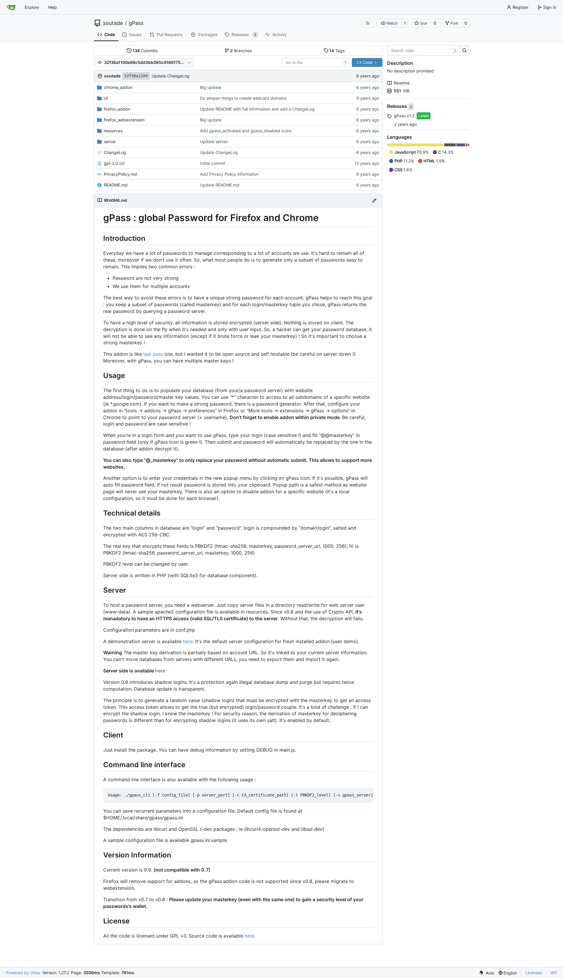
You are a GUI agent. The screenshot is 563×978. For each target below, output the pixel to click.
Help (52, 7)
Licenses (533, 972)
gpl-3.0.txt (114, 163)
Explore (32, 7)
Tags (337, 50)
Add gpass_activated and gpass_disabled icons (245, 130)
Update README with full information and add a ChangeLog (257, 108)
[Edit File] (374, 200)
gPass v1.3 (404, 115)
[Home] (11, 7)
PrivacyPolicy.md (120, 174)
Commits (145, 50)
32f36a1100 (136, 76)
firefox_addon (117, 108)
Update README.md (219, 184)
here (188, 641)
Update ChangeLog (170, 75)
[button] (389, 23)
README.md (116, 184)
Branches (241, 50)
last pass (153, 354)
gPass (136, 23)
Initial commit (212, 163)
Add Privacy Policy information (229, 174)
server (110, 141)
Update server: (214, 141)
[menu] (486, 972)
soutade (113, 23)
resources (113, 130)
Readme (402, 82)
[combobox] (316, 62)
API (554, 972)
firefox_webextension (124, 119)
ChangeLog (115, 152)
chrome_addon (118, 87)
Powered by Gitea (23, 972)
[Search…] (464, 50)
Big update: (211, 87)
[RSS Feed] (367, 23)
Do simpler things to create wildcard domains (243, 98)
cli (106, 98)
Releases (397, 106)
